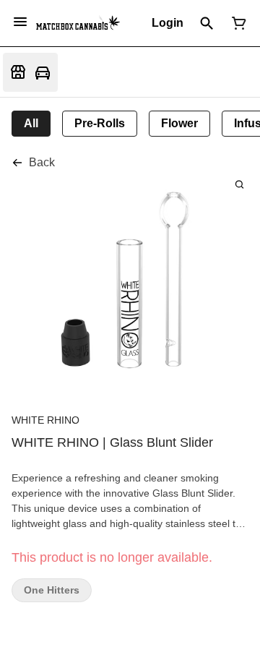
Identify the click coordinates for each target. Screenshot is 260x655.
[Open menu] (20, 21)
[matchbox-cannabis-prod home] (78, 23)
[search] (239, 184)
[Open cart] (236, 23)
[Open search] (206, 23)
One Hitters (51, 590)
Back (42, 162)
